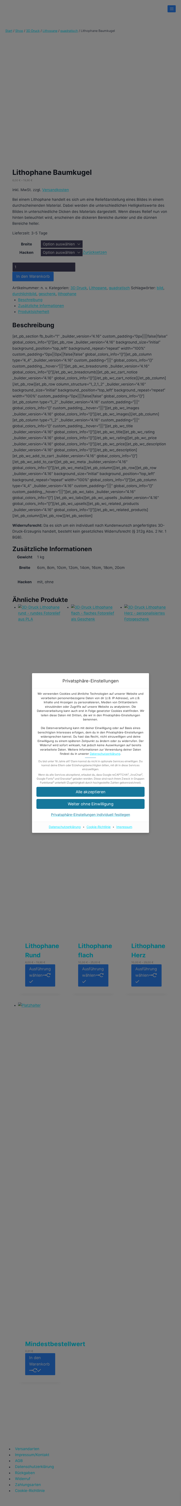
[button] (90, 792)
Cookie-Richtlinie (99, 827)
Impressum (124, 827)
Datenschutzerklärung (105, 753)
